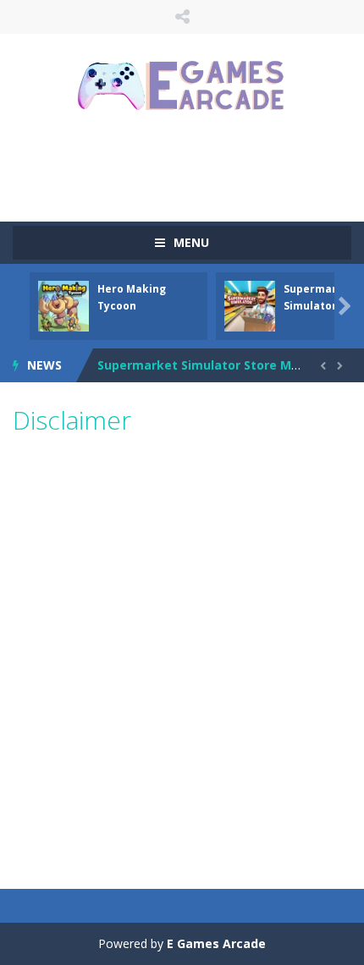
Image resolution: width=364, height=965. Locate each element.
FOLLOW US (182, 17)
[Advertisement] (188, 165)
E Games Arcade (216, 943)
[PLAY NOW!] (63, 305)
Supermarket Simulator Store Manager (216, 365)
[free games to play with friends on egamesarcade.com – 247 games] (182, 88)
